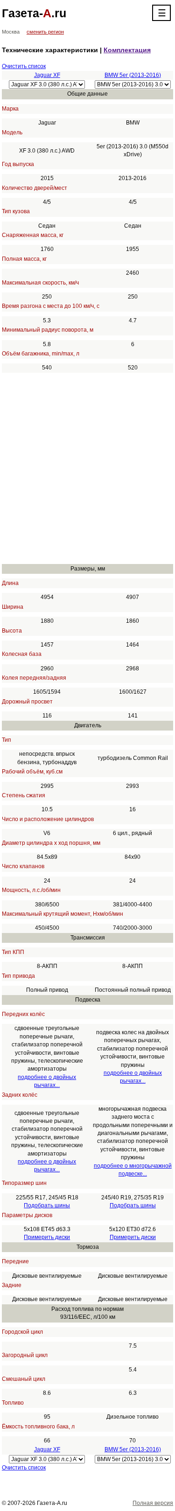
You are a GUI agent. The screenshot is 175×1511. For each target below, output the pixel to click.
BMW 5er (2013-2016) (133, 75)
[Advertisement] (87, 468)
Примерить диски (47, 1237)
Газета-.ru (34, 13)
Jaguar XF (47, 75)
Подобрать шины (47, 1205)
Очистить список (24, 66)
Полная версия (153, 1503)
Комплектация (127, 50)
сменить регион (45, 32)
